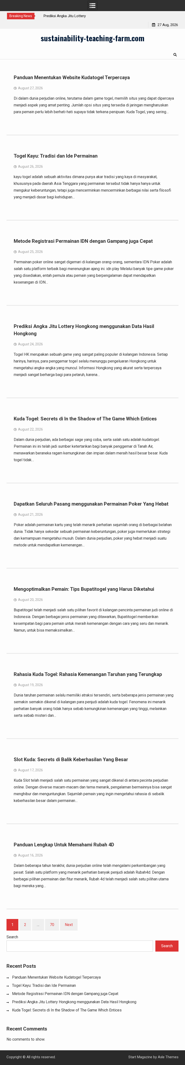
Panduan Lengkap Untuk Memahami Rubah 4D (64, 845)
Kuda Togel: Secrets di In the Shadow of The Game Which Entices (85, 419)
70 (52, 924)
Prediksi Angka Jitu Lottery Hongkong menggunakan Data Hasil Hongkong (74, 1002)
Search (12, 937)
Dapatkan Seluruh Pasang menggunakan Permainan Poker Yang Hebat (91, 504)
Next (69, 924)
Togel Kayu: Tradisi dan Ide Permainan (56, 156)
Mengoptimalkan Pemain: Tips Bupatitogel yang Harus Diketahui (84, 589)
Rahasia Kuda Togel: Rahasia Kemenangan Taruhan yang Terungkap (88, 674)
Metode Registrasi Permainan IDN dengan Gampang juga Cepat (83, 241)
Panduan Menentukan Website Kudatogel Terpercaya (72, 77)
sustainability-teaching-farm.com (92, 37)
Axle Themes (168, 1057)
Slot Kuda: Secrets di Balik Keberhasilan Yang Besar (71, 759)
